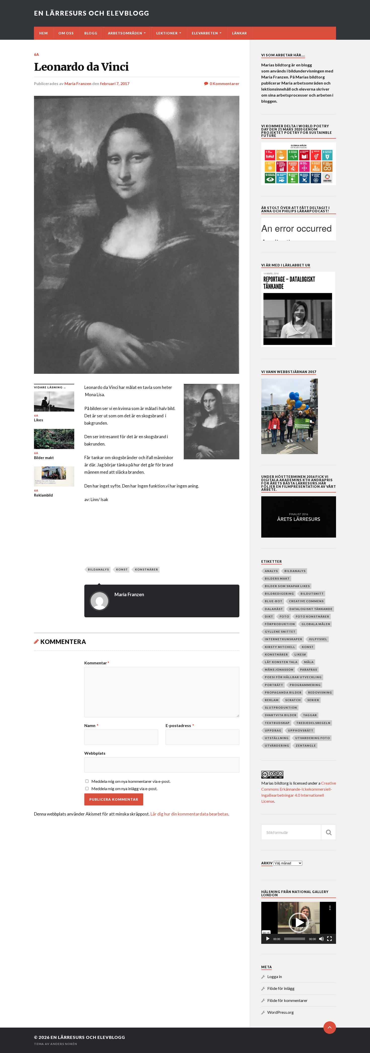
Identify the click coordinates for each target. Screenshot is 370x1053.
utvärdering (277, 745)
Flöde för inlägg (280, 988)
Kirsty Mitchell (280, 647)
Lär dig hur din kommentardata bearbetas (189, 814)
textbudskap (277, 722)
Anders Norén (63, 1044)
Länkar (239, 33)
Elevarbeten (205, 33)
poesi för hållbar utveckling (293, 677)
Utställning (277, 738)
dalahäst (274, 609)
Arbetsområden (125, 33)
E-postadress (180, 725)
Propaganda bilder (283, 692)
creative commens (306, 601)
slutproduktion (281, 707)
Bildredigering (279, 593)
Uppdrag (273, 730)
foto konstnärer (312, 616)
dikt (269, 616)
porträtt (274, 684)
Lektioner (167, 33)
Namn (91, 725)
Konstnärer (146, 569)
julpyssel (318, 639)
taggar (310, 715)
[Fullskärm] (329, 938)
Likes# (300, 654)
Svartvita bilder (281, 715)
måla (309, 662)
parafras (308, 669)
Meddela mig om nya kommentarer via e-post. (130, 781)
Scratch (293, 700)
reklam (272, 700)
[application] (298, 923)
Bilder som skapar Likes (287, 586)
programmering (305, 684)
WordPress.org (280, 1012)
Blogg (90, 33)
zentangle (306, 745)
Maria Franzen (77, 83)
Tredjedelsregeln (313, 722)
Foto (284, 616)
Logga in (274, 976)
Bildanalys (98, 569)
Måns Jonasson (279, 669)
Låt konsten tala (281, 662)
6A (36, 54)
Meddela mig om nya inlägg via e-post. (124, 788)
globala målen (316, 624)
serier (313, 700)
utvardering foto (312, 738)
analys (271, 571)
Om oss (66, 33)
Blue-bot (273, 601)
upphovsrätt (300, 730)
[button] (299, 923)
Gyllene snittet (280, 631)
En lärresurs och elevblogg (91, 13)
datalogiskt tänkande (310, 609)
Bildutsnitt (312, 593)
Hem (43, 33)
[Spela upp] (267, 938)
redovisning (320, 692)
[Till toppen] (329, 1027)
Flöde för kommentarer (287, 1000)
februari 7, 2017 (114, 83)
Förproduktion (280, 624)
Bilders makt (277, 578)
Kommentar (96, 663)
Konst (122, 569)
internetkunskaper (283, 639)
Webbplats (94, 753)
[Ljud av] (321, 938)
